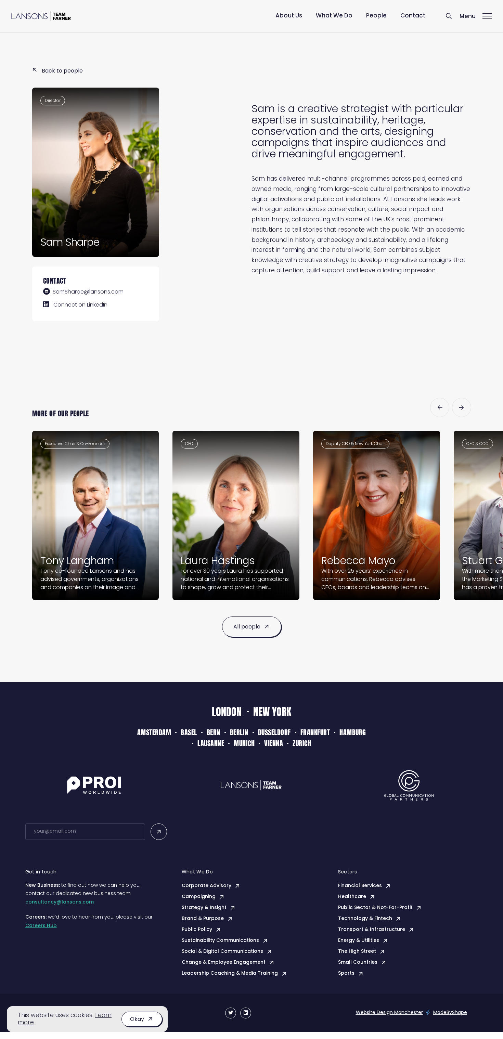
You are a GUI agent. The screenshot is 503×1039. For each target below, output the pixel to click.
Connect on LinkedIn (80, 305)
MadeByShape (450, 1012)
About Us (288, 16)
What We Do (334, 16)
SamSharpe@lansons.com (88, 292)
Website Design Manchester (389, 1012)
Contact (412, 16)
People (376, 16)
